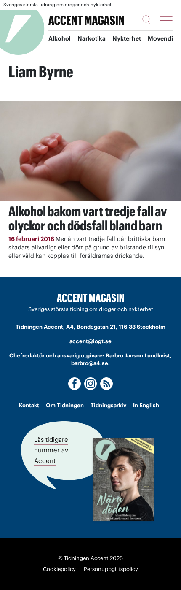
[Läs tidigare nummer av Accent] (123, 479)
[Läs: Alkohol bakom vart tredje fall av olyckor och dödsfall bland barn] (90, 150)
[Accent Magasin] (86, 20)
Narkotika (91, 38)
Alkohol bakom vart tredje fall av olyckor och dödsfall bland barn (87, 218)
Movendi (160, 38)
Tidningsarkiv (108, 405)
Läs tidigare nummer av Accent (51, 450)
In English (146, 405)
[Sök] (147, 20)
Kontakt (29, 405)
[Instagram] (90, 383)
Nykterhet (126, 38)
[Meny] (166, 20)
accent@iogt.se (90, 341)
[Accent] (90, 298)
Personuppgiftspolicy (111, 569)
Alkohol (59, 38)
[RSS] (106, 383)
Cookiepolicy (59, 569)
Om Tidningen (65, 405)
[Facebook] (74, 383)
